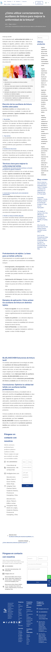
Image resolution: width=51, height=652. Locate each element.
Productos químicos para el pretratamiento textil (29, 612)
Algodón (28, 634)
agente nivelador (20, 113)
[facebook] (11, 622)
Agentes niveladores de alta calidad (19, 173)
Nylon (27, 637)
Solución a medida (20, 631)
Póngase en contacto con (16, 4)
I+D (14, 1)
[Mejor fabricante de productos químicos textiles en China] (5, 610)
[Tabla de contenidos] (31, 80)
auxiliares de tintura (14, 196)
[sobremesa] (49, 585)
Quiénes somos (20, 610)
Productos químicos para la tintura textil (29, 619)
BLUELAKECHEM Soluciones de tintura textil (16, 96)
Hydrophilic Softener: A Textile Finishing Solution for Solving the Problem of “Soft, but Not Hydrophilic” (42, 202)
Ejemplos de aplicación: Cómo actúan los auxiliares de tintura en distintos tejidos (18, 93)
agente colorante (8, 113)
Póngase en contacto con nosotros (20, 618)
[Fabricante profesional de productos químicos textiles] (1, 3)
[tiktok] (9, 622)
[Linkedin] (14, 622)
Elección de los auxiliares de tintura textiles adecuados (16, 83)
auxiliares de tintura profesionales (16, 365)
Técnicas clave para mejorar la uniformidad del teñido (19, 86)
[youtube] (4, 622)
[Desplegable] (12, 1)
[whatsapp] (49, 577)
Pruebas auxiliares (20, 637)
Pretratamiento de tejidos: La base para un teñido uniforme (18, 89)
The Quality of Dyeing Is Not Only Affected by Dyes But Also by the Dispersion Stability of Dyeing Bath (42, 216)
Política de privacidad (20, 624)
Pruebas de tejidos (20, 634)
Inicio (5, 1)
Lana (27, 642)
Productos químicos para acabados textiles (29, 624)
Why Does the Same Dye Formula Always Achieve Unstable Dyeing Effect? (42, 228)
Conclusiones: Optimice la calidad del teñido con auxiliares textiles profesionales (17, 99)
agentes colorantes (17, 55)
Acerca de (24, 1)
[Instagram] (6, 622)
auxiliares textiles (24, 53)
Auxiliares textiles (8, 109)
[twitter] (17, 622)
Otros (27, 643)
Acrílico (28, 639)
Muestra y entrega (20, 640)
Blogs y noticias (7, 4)
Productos (9, 1)
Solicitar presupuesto (39, 3)
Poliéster (28, 636)
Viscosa (28, 640)
